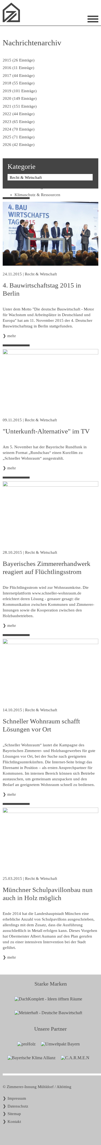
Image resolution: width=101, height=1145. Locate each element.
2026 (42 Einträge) (18, 144)
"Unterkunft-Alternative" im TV (46, 431)
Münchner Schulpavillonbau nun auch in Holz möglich (48, 893)
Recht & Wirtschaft (41, 274)
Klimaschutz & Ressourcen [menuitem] (37, 195)
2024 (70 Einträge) (18, 129)
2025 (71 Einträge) (18, 137)
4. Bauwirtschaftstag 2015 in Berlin (42, 289)
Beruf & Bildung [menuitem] (29, 187)
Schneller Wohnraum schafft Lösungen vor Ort (41, 725)
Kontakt (14, 1121)
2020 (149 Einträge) (20, 98)
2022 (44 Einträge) (18, 114)
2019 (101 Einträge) (20, 91)
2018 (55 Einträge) (18, 83)
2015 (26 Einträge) (18, 60)
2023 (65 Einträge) (18, 121)
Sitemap (14, 1114)
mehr (11, 336)
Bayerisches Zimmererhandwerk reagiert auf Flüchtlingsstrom (46, 567)
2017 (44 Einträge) (18, 75)
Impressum (17, 1098)
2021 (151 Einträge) (20, 106)
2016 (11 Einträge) (18, 68)
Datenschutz (18, 1106)
